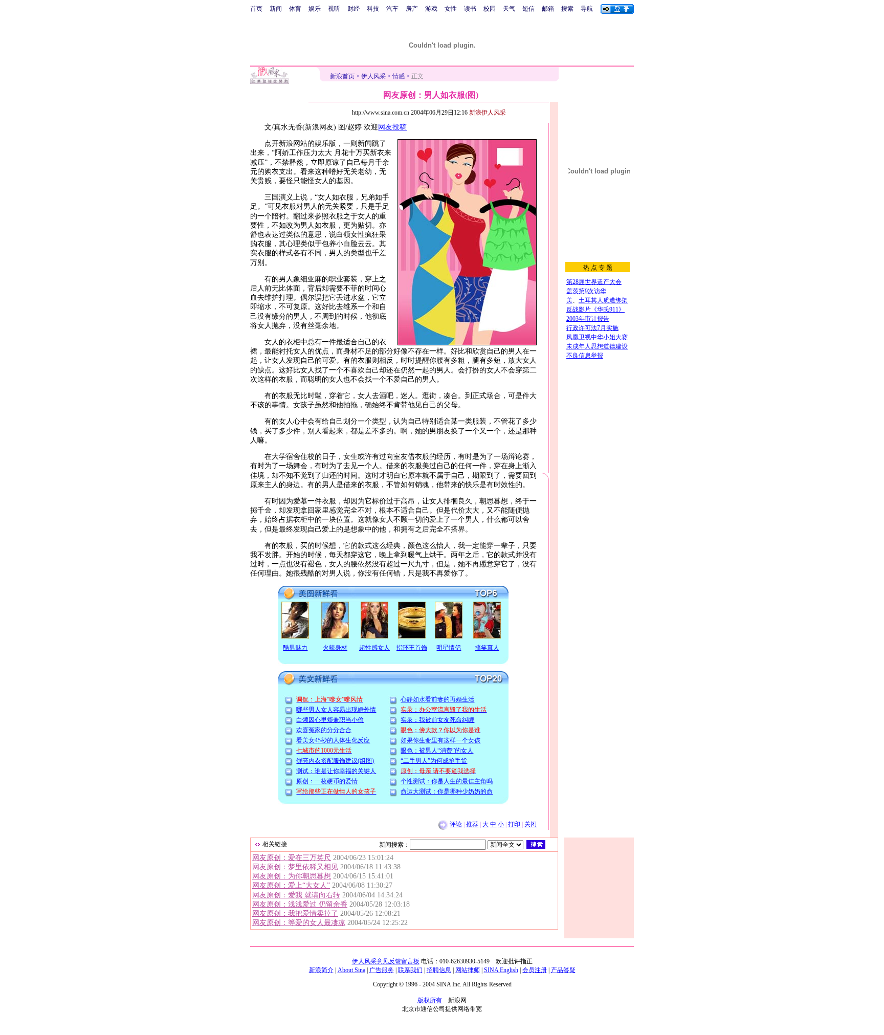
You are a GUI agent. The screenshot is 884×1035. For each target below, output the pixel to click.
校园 (489, 8)
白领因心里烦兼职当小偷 (330, 719)
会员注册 (534, 970)
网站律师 (467, 970)
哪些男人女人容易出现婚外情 (336, 709)
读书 (470, 8)
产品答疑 (563, 970)
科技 (373, 8)
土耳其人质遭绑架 (603, 300)
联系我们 (410, 970)
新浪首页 (342, 76)
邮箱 (548, 8)
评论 (456, 824)
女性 (451, 8)
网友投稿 (392, 127)
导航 (587, 8)
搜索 (567, 8)
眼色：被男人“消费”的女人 (437, 750)
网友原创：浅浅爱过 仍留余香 (299, 904)
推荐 (472, 824)
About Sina (351, 970)
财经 (353, 8)
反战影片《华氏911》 (595, 309)
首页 (256, 8)
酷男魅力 (295, 647)
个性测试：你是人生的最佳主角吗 (447, 781)
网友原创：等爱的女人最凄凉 (298, 923)
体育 (295, 8)
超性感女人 (374, 647)
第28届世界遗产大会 (594, 281)
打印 (514, 824)
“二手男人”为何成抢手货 (434, 760)
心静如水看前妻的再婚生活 (437, 699)
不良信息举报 (584, 355)
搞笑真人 (487, 647)
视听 (334, 8)
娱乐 (314, 8)
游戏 (431, 8)
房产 (412, 8)
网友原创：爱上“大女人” (291, 885)
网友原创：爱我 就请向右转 (296, 895)
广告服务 (381, 970)
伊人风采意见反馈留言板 (385, 961)
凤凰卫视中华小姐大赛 (597, 337)
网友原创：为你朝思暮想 (291, 876)
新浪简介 (321, 970)
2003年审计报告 (587, 318)
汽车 (392, 8)
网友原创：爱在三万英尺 (291, 858)
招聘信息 (439, 970)
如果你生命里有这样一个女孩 (440, 740)
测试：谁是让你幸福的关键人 (336, 771)
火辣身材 (335, 647)
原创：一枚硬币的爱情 (327, 781)
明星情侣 (448, 647)
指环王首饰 (411, 647)
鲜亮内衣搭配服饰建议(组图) (335, 760)
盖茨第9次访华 (586, 291)
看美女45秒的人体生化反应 (333, 740)
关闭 (530, 824)
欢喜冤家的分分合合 (323, 730)
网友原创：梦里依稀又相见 (295, 867)
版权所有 (429, 1000)
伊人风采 (373, 76)
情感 (398, 76)
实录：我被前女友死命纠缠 (437, 719)
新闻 (276, 8)
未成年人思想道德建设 (597, 346)
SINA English (501, 970)
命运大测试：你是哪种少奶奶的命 (447, 791)
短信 (528, 8)
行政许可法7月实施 (592, 328)
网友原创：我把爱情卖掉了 (295, 913)
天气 (509, 8)
